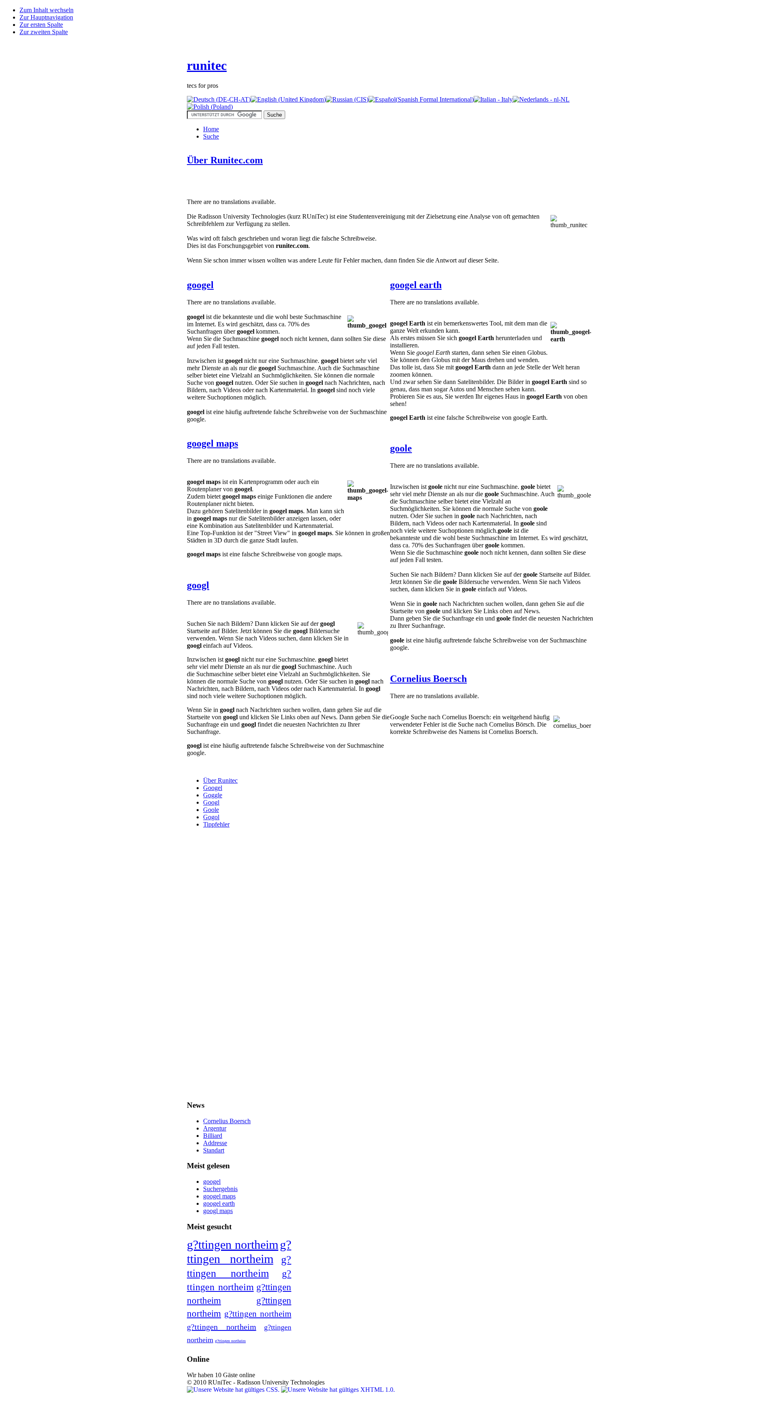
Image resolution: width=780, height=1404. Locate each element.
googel (200, 285)
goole (401, 448)
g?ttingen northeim (232, 1244)
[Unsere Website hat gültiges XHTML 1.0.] (338, 1389)
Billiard (212, 1135)
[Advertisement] (282, 186)
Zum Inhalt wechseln (47, 10)
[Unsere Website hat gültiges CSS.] (234, 1389)
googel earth (416, 285)
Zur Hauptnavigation (46, 17)
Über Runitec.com (225, 160)
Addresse (215, 1142)
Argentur (214, 1128)
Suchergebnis (220, 1188)
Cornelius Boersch (428, 678)
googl (198, 585)
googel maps (212, 443)
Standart (213, 1150)
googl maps (218, 1210)
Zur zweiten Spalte (44, 31)
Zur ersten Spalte (41, 24)
